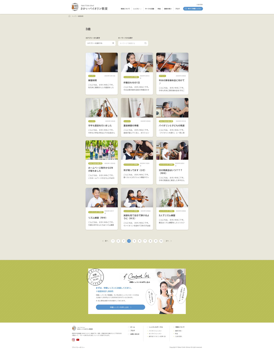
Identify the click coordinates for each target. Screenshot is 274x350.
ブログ (177, 9)
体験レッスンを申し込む (119, 307)
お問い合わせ (134, 334)
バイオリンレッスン (155, 331)
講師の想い (168, 9)
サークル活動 (149, 9)
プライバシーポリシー (78, 347)
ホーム (132, 327)
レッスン (136, 9)
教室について (125, 9)
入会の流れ (200, 4)
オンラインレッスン (155, 333)
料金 (159, 9)
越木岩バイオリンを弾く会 (157, 336)
